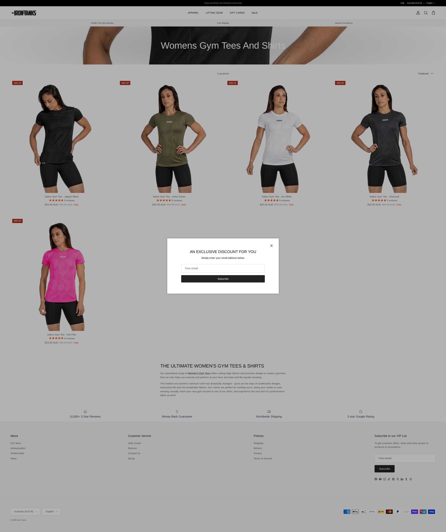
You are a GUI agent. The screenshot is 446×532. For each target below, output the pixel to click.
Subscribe (223, 278)
